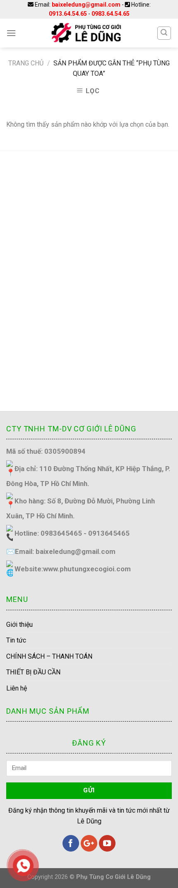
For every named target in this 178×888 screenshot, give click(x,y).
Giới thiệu (19, 624)
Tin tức (16, 640)
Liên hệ (16, 688)
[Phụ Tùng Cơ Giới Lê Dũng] (86, 33)
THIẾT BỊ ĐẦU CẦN (33, 672)
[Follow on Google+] (89, 843)
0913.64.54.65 (68, 13)
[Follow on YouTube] (107, 843)
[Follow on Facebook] (71, 843)
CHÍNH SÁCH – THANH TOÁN (49, 656)
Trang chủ (25, 63)
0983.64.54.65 (110, 13)
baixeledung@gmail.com (86, 4)
